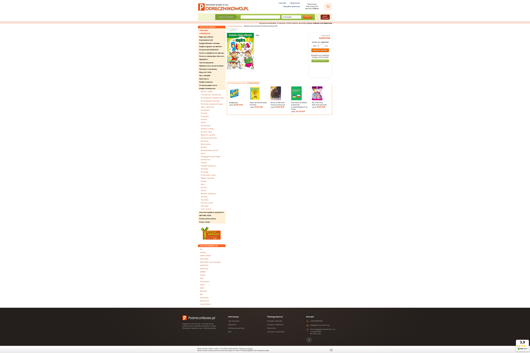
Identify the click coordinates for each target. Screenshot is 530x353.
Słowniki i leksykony (208, 193)
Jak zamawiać (233, 321)
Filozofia (204, 113)
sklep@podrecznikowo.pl (320, 325)
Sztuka (203, 190)
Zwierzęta (204, 206)
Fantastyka (205, 110)
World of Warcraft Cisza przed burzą (278, 104)
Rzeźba (203, 181)
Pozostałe (204, 172)
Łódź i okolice (206, 209)
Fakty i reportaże (207, 107)
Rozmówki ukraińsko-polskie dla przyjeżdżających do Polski (299, 107)
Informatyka (205, 126)
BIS (201, 294)
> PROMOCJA (204, 33)
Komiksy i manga (207, 129)
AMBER (203, 272)
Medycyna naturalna (209, 138)
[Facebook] (309, 340)
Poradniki (204, 169)
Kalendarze (204, 79)
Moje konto (271, 328)
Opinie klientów (253, 83)
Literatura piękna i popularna (211, 212)
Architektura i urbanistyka (211, 95)
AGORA (203, 252)
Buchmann (204, 298)
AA (201, 249)
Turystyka (204, 200)
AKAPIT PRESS (205, 256)
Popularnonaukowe (208, 166)
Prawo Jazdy (204, 222)
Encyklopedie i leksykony (210, 101)
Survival (204, 187)
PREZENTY (203, 59)
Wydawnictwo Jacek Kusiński (211, 66)
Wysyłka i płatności (274, 321)
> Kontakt (282, 3)
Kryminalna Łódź (206, 40)
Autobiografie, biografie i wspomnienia (213, 98)
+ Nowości (203, 30)
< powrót (232, 29)
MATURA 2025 (205, 215)
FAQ (229, 332)
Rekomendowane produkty (237, 83)
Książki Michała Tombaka (209, 43)
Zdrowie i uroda (207, 203)
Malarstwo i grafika (208, 135)
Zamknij (331, 350)
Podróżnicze (205, 159)
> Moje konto (294, 3)
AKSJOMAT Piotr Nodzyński (210, 262)
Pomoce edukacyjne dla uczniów (212, 56)
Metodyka (205, 141)
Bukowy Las (204, 301)
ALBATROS (204, 265)
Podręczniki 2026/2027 (209, 50)
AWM (202, 288)
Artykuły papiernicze (208, 85)
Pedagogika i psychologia (210, 156)
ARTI (202, 278)
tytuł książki (287, 17)
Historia (204, 119)
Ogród (203, 153)
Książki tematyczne (207, 88)
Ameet (202, 275)
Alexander (204, 269)
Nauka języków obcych (209, 150)
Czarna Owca (205, 304)
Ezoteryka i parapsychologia (212, 104)
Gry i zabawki (204, 75)
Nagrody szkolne (206, 37)
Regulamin (232, 324)
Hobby (203, 122)
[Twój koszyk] (328, 6)
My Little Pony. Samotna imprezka (319, 104)
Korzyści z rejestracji (275, 324)
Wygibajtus (236, 103)
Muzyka (204, 147)
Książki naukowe (206, 82)
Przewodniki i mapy (208, 175)
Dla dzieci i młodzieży (208, 69)
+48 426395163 (316, 321)
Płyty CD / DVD (205, 72)
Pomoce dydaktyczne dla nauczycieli (212, 53)
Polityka (204, 163)
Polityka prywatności (236, 328)
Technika (204, 197)
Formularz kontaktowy (276, 332)
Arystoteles (204, 281)
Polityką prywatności (246, 348)
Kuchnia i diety (206, 132)
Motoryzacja (205, 144)
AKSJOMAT (204, 259)
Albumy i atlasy (207, 91)
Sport (203, 184)
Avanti (202, 285)
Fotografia (205, 116)
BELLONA (203, 291)
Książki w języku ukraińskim (210, 46)
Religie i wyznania (207, 178)
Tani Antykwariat (206, 63)
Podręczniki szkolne (207, 219)
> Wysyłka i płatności (291, 6)
